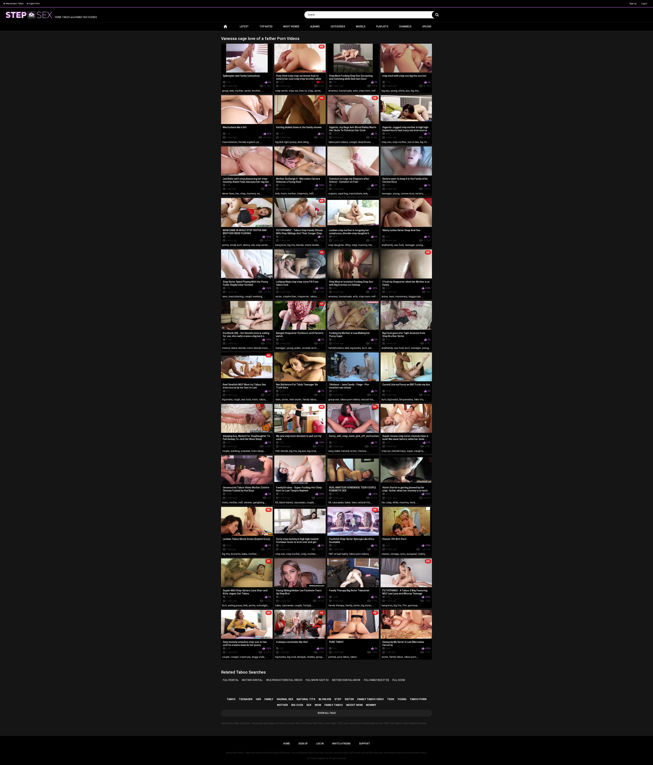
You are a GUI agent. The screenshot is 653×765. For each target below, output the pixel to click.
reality (421, 554)
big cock (311, 451)
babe (337, 451)
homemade (345, 90)
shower (248, 502)
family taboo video (370, 699)
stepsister (303, 296)
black (234, 348)
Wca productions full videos (284, 680)
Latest (244, 26)
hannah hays (399, 451)
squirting (343, 193)
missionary (401, 296)
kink (232, 90)
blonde (300, 245)
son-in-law (413, 142)
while (395, 502)
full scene (398, 680)
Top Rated (265, 26)
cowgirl (353, 142)
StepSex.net (323, 758)
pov (408, 90)
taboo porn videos (338, 142)
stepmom (302, 193)
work (412, 502)
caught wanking (253, 296)
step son (386, 142)
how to (303, 90)
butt (239, 245)
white (401, 90)
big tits (414, 90)
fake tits (418, 399)
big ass (385, 90)
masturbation (229, 142)
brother (256, 90)
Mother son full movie (346, 680)
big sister (366, 605)
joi (257, 142)
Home (225, 26)
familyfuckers (336, 348)
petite (225, 245)
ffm (405, 605)
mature (226, 348)
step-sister (281, 90)
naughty (418, 451)
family (348, 605)
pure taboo (343, 657)
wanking (235, 451)
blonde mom (260, 348)
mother (239, 90)
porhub (332, 657)
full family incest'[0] (376, 680)
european (412, 554)
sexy (330, 451)
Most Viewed (291, 26)
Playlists (382, 26)
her (237, 193)
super (410, 451)
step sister (262, 245)
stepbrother (289, 296)
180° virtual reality (338, 554)
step (310, 90)
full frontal (231, 680)
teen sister (295, 399)
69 (276, 502)
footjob (307, 605)
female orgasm (246, 142)
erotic (353, 451)
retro (402, 554)
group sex (333, 399)
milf (373, 90)
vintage (395, 554)
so (258, 193)
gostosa (412, 605)
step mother (399, 142)
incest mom (354, 705)
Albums (315, 26)
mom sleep (257, 451)
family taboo (309, 399)
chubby (311, 657)
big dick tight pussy (285, 142)
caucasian (299, 502)
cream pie (245, 657)
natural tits (367, 399)
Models (360, 26)
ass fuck (399, 245)
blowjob (301, 657)
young (394, 90)
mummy (362, 245)
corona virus (407, 193)
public (297, 348)
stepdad (245, 451)
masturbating (236, 296)
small (233, 245)
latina (385, 296)
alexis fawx (228, 193)
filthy (348, 245)
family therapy (336, 605)
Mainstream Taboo (14, 3)
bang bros (280, 245)
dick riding (303, 142)
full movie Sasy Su (317, 680)
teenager (387, 193)
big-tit (423, 142)
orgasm (332, 193)
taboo (313, 296)
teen (224, 296)
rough (237, 399)
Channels (405, 26)
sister (247, 90)
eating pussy (235, 605)
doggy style (258, 657)
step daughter (336, 245)
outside (306, 348)
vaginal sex (285, 699)
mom (284, 193)
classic (385, 554)
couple (225, 451)
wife (355, 90)
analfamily (387, 245)
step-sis (293, 90)
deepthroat (364, 142)
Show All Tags (326, 713)
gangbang (258, 502)
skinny (246, 245)
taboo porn (410, 657)
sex (308, 705)
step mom (364, 90)
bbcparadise (406, 399)
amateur (333, 90)
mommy (251, 193)
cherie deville (312, 245)
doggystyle (414, 296)
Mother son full (252, 680)
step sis (386, 451)
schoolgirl (262, 605)
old (252, 245)
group (225, 90)
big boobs (355, 348)
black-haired (286, 502)
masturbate (355, 193)
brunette (236, 554)
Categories (338, 26)
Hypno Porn (34, 3)
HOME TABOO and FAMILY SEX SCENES (75, 17)
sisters (419, 193)
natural (345, 451)
